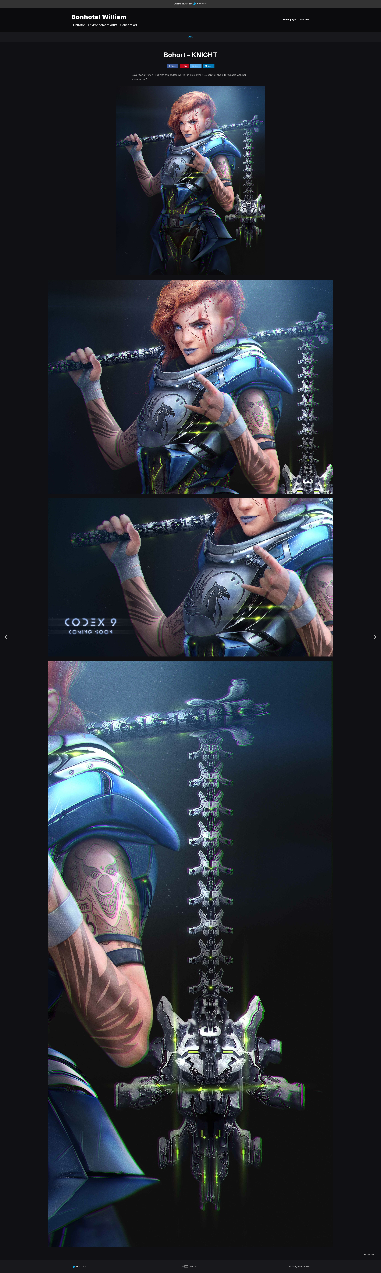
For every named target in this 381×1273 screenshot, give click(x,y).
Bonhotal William (99, 17)
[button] (368, 1254)
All (190, 36)
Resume (305, 19)
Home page (289, 19)
